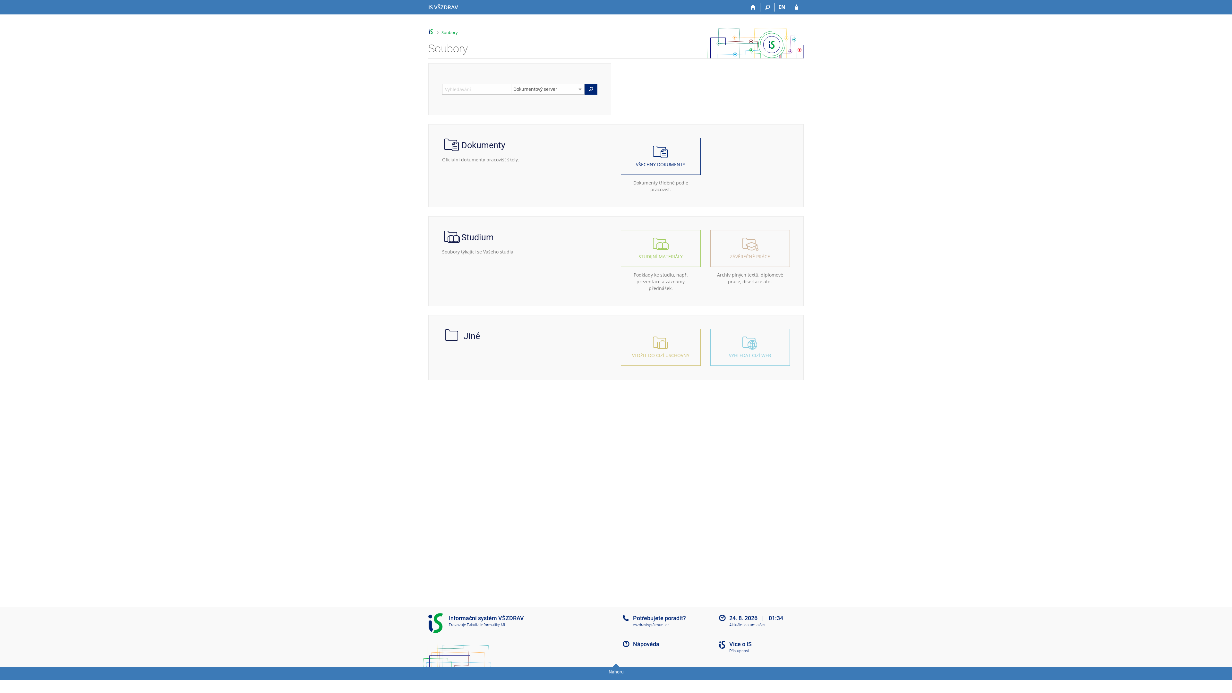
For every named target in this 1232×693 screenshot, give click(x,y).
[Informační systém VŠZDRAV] (431, 32)
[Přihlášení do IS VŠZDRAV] (796, 7)
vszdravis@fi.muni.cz (651, 625)
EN (781, 7)
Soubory (449, 32)
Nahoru (616, 671)
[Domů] (753, 7)
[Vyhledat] (591, 89)
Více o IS (740, 644)
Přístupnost (739, 651)
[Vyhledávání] (767, 7)
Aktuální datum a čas (747, 625)
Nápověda (646, 644)
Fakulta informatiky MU (487, 625)
